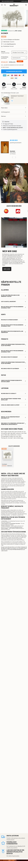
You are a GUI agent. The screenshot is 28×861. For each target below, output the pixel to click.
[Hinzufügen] (12, 101)
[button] (13, 157)
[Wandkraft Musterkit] (5, 99)
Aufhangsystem (5, 112)
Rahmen (3, 116)
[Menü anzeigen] (1, 5)
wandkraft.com (15, 548)
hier (22, 438)
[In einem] (7, 455)
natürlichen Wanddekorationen (16, 527)
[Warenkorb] (25, 5)
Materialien (4, 108)
